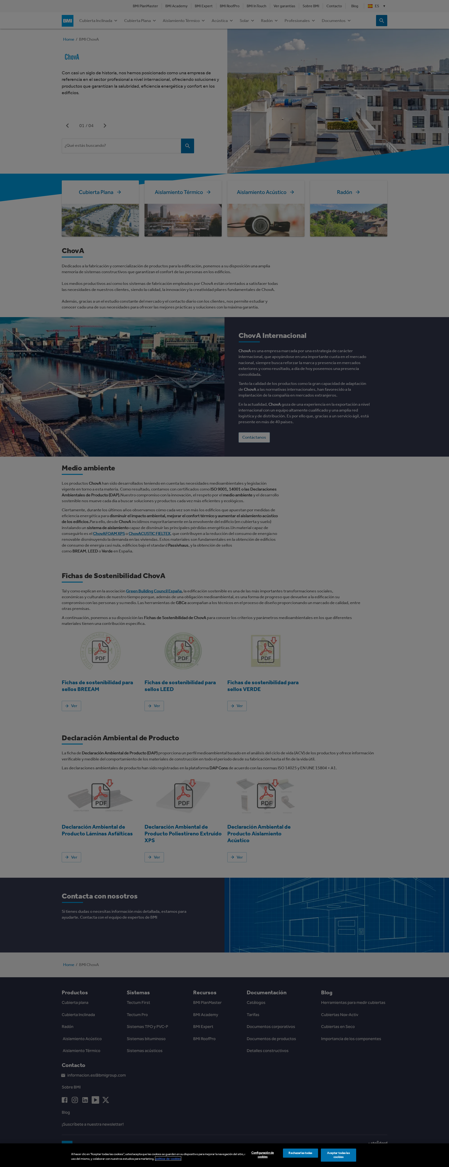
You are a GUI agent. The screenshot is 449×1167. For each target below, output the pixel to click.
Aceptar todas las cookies (338, 1155)
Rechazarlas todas (300, 1153)
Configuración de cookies (262, 1155)
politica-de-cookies (168, 1158)
